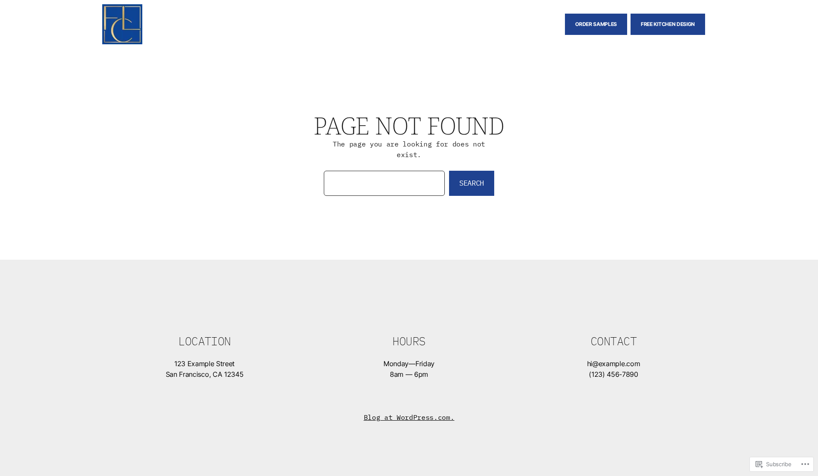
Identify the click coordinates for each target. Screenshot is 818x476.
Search (471, 183)
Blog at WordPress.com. (409, 417)
